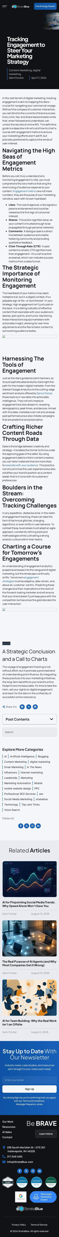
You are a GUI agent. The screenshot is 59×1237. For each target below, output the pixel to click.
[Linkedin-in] (38, 825)
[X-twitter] (26, 825)
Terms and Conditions (33, 1100)
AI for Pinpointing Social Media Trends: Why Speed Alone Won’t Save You (28, 904)
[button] (22, 706)
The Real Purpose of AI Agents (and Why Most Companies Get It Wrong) (29, 963)
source (6, 643)
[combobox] (29, 732)
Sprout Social (44, 393)
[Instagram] (32, 825)
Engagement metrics (25, 191)
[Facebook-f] (20, 825)
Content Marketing (20, 70)
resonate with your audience (21, 465)
